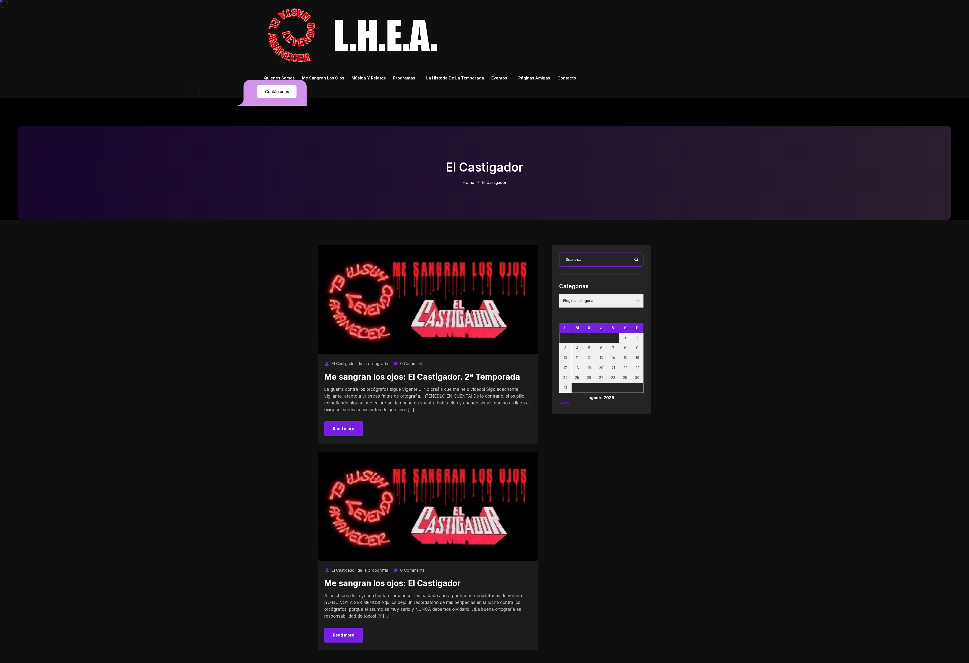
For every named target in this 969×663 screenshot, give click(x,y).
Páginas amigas (534, 77)
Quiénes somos (279, 77)
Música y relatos (369, 77)
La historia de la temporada (455, 77)
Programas (404, 77)
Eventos (499, 77)
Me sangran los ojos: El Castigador (392, 583)
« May (564, 403)
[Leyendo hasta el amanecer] (355, 35)
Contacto (566, 77)
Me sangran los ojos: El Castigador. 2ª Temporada (422, 377)
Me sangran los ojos (323, 77)
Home (468, 182)
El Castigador (494, 182)
